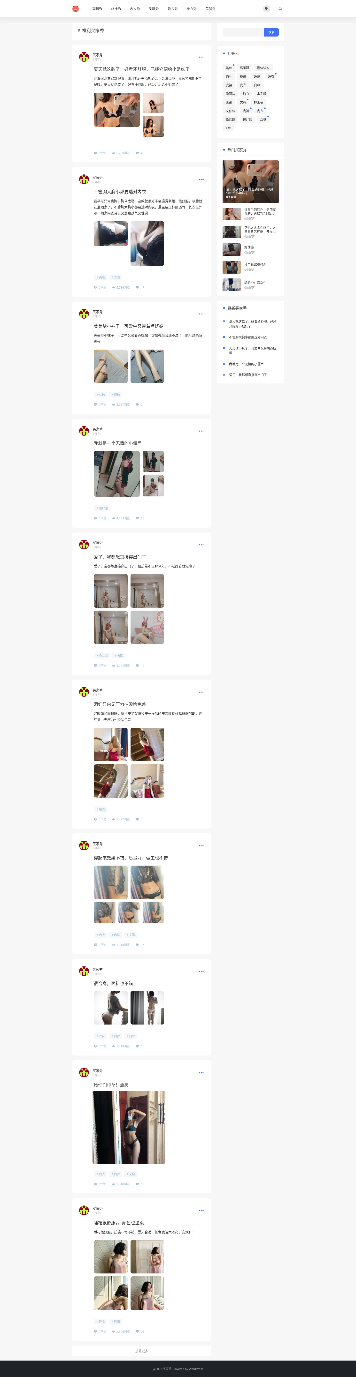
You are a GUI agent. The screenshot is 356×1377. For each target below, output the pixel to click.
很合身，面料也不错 (113, 983)
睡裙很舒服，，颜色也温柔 (119, 1222)
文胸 (117, 277)
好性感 (249, 247)
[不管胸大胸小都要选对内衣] (84, 179)
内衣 (102, 277)
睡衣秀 (173, 8)
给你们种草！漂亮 (111, 1084)
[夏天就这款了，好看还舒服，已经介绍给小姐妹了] (84, 57)
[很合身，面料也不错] (84, 971)
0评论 (102, 153)
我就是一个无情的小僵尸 (118, 443)
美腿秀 (210, 8)
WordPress (196, 1369)
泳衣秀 (191, 8)
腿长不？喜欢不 (255, 282)
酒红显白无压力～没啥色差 (120, 704)
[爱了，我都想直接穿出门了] (84, 544)
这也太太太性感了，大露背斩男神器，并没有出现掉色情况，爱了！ (260, 231)
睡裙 (117, 1321)
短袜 (117, 394)
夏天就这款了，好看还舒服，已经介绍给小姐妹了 (142, 69)
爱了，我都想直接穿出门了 (120, 557)
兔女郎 (103, 655)
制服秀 (154, 8)
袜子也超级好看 (255, 264)
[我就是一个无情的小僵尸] (84, 431)
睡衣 (102, 809)
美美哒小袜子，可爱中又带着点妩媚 (128, 326)
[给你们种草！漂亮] (84, 1072)
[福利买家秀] (77, 8)
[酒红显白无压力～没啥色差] (84, 692)
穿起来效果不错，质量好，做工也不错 (131, 857)
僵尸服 (103, 508)
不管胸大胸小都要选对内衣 (120, 191)
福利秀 (97, 8)
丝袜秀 (116, 8)
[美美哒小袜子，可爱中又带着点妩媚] (84, 314)
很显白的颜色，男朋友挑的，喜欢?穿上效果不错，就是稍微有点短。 (261, 213)
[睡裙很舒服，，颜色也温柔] (84, 1210)
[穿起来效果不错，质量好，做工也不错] (84, 845)
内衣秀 (135, 8)
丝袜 (102, 394)
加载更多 (141, 1350)
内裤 (120, 655)
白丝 (132, 1036)
